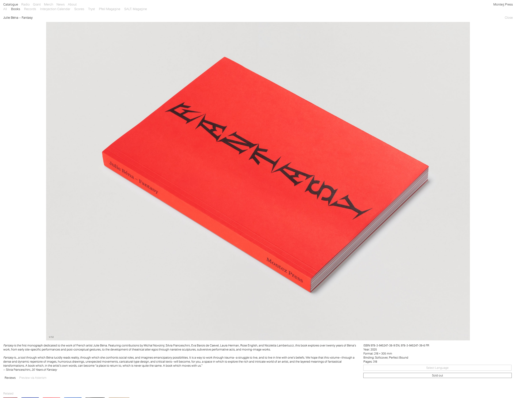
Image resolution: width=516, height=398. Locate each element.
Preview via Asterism (32, 377)
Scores (79, 9)
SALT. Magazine (135, 9)
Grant (37, 4)
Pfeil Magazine (109, 9)
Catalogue (10, 4)
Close (509, 17)
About (72, 4)
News (60, 4)
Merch (48, 4)
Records (30, 9)
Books (15, 9)
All (5, 9)
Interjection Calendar (55, 9)
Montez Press (503, 4)
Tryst (91, 9)
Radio (25, 4)
